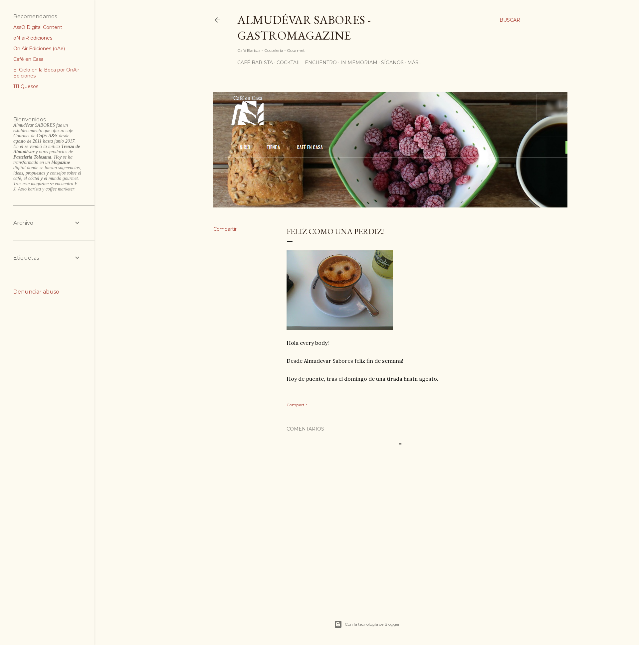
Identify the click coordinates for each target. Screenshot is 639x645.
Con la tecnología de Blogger (372, 624)
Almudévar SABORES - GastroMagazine (304, 27)
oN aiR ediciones (32, 38)
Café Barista (255, 62)
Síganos (392, 62)
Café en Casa (28, 59)
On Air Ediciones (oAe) (39, 49)
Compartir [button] (225, 229)
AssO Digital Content (37, 27)
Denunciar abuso (36, 292)
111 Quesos (25, 86)
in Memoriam (358, 62)
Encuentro (321, 62)
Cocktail (289, 62)
